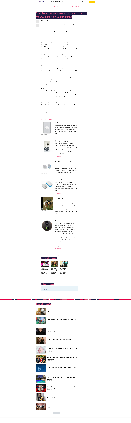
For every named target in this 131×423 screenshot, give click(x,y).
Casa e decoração (65, 6)
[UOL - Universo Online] (46, 1)
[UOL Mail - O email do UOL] (83, 2)
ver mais (56, 412)
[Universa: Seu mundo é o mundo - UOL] (41, 1)
